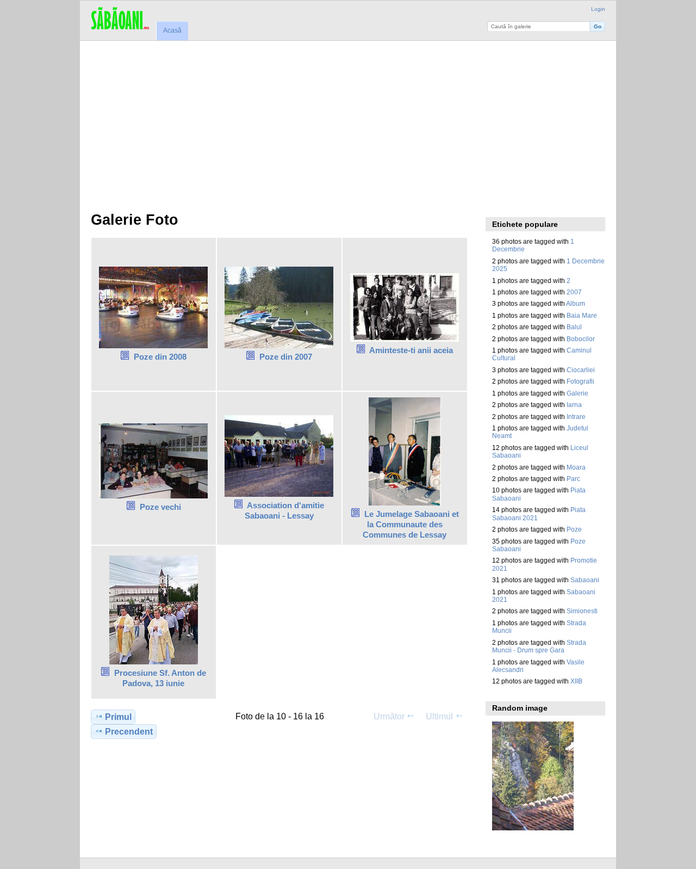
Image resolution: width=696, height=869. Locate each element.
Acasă (172, 30)
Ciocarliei (581, 369)
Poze (574, 529)
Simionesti (582, 610)
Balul (574, 326)
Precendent (129, 731)
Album (575, 303)
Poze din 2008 (160, 356)
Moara (576, 467)
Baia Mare (582, 315)
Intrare (576, 416)
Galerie (577, 393)
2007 (574, 291)
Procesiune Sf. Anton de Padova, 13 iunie (160, 678)
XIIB (576, 681)
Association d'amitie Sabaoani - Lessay (285, 510)
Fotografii (580, 381)
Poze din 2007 (285, 356)
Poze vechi (160, 506)
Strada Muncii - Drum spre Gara (539, 646)
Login (598, 9)
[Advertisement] (348, 122)
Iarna (574, 404)
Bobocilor (581, 338)
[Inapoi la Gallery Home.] (120, 19)
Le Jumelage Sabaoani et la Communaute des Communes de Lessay (411, 524)
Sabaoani (584, 579)
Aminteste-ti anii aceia (411, 350)
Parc (573, 478)
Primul (118, 717)
